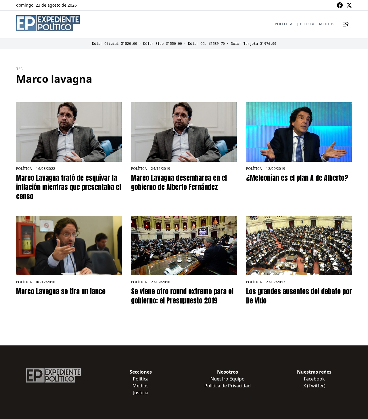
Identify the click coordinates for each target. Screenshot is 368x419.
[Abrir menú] (345, 24)
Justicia (306, 24)
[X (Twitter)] (349, 5)
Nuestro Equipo (227, 379)
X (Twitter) (314, 386)
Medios (327, 24)
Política (284, 24)
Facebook (314, 379)
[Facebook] (340, 5)
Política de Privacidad (227, 386)
